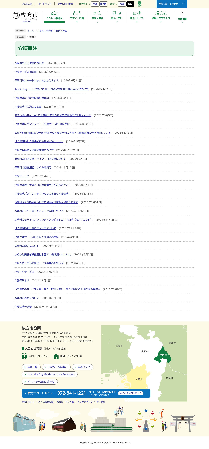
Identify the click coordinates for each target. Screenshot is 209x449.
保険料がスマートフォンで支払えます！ (37, 80)
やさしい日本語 (65, 4)
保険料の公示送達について (29, 63)
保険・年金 (61, 31)
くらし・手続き (44, 31)
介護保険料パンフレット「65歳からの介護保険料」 (43, 124)
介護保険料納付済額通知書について (34, 150)
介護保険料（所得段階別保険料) (32, 98)
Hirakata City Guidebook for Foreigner (51, 374)
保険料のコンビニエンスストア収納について (39, 211)
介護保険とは (22, 280)
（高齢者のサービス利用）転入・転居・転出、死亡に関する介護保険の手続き (57, 289)
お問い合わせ (28, 402)
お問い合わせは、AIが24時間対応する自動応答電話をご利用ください (53, 115)
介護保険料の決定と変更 (28, 106)
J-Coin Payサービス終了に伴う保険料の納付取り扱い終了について (52, 89)
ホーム (30, 31)
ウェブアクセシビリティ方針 (91, 402)
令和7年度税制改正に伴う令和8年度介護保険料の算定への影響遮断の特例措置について (63, 133)
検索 (139, 6)
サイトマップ (45, 4)
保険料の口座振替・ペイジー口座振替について (40, 159)
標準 (95, 4)
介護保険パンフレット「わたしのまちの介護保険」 (43, 193)
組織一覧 (32, 367)
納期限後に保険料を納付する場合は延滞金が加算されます (46, 202)
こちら (130, 393)
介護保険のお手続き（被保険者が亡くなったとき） (43, 185)
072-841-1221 (35, 337)
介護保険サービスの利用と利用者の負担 (37, 237)
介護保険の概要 (23, 306)
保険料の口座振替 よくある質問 (33, 167)
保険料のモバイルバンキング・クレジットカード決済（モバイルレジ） (54, 219)
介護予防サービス (24, 272)
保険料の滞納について (27, 298)
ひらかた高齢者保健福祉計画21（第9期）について (43, 254)
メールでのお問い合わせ (41, 381)
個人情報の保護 (45, 402)
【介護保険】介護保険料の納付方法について (39, 141)
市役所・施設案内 (57, 367)
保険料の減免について (27, 246)
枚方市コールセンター (169, 4)
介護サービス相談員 (26, 72)
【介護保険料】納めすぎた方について (35, 228)
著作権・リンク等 (65, 402)
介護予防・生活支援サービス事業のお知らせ (39, 263)
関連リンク (84, 367)
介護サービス (22, 176)
